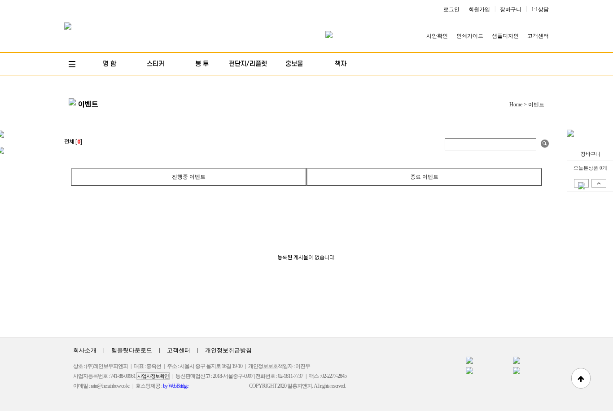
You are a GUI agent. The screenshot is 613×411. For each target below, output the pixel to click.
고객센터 (538, 36)
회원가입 (479, 9)
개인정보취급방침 (228, 350)
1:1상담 (540, 9)
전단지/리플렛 (248, 64)
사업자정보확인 (153, 376)
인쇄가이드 (469, 36)
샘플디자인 (505, 36)
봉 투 (202, 64)
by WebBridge (175, 386)
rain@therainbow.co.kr (110, 386)
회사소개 (84, 350)
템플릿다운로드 (131, 350)
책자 (340, 64)
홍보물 (294, 64)
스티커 (155, 64)
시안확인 (437, 36)
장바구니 (510, 9)
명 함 (109, 64)
